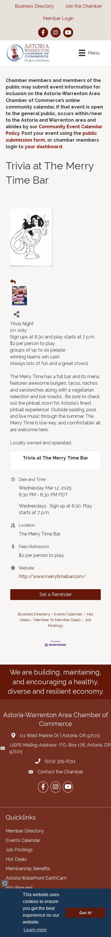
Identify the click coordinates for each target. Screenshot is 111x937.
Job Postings (19, 849)
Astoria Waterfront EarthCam (36, 878)
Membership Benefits (28, 868)
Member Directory (25, 831)
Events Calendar (68, 614)
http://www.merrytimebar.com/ (52, 576)
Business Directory (34, 614)
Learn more (35, 929)
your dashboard (43, 146)
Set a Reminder (56, 594)
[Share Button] (16, 314)
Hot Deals (16, 859)
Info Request (19, 887)
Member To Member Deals (57, 619)
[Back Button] (13, 282)
